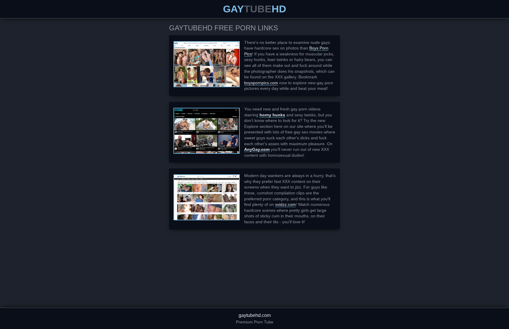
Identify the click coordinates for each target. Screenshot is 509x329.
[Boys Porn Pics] (206, 64)
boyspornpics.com (261, 82)
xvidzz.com (285, 204)
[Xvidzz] (206, 197)
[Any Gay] (206, 131)
